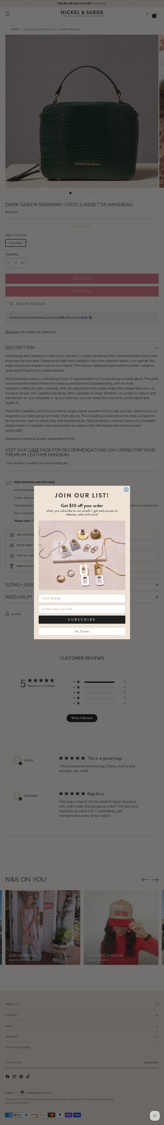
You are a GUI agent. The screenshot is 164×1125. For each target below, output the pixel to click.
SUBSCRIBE (82, 619)
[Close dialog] (126, 489)
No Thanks (82, 631)
